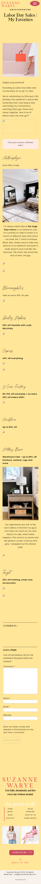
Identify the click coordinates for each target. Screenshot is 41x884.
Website (7, 715)
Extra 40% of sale (11, 165)
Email (6, 706)
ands (18, 524)
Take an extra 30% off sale (16, 295)
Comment (9, 666)
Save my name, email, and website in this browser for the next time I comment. (18, 729)
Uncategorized (20, 9)
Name (7, 698)
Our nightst (10, 524)
